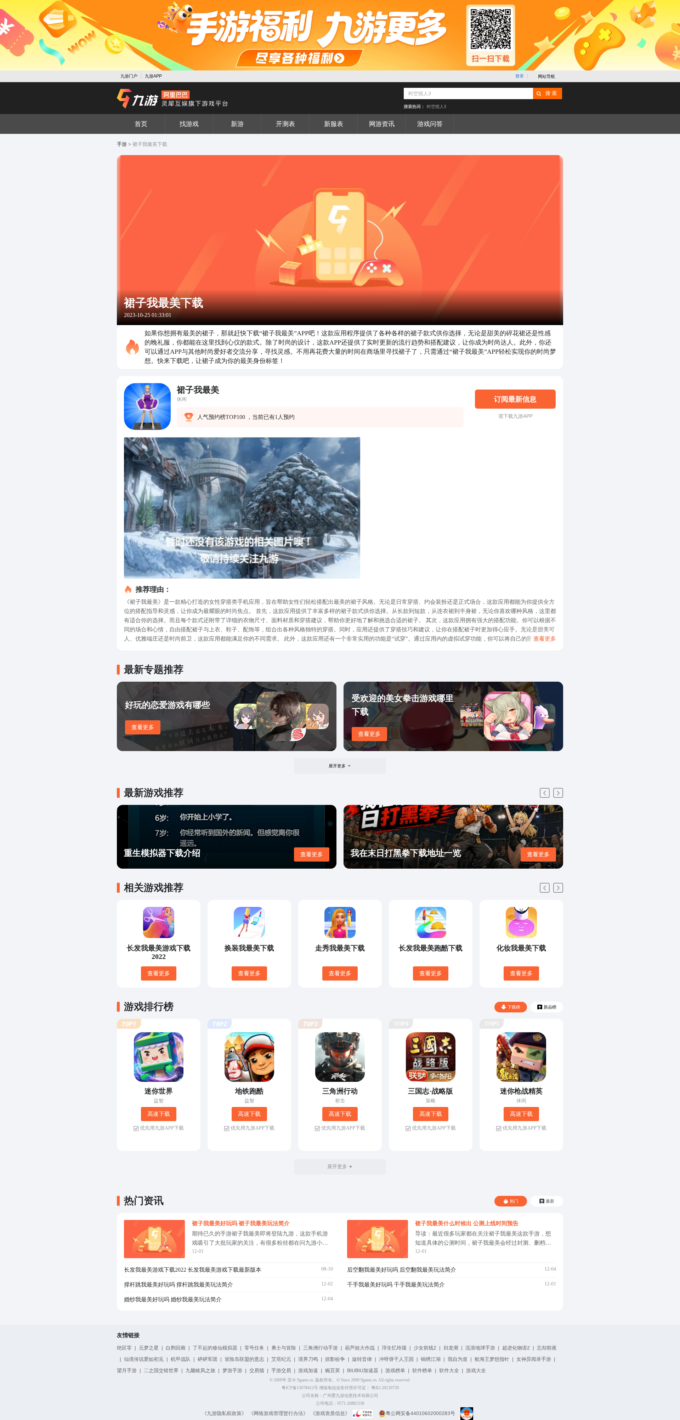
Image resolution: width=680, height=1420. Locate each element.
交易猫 (256, 1370)
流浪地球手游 (480, 1348)
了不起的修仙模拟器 (215, 1348)
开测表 (285, 123)
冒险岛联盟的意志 (244, 1359)
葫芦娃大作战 (360, 1348)
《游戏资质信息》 (330, 1413)
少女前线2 (425, 1348)
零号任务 (254, 1348)
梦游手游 (232, 1370)
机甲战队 (181, 1359)
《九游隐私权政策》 (224, 1413)
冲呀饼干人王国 (396, 1359)
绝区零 (124, 1348)
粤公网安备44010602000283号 (420, 1413)
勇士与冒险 (283, 1348)
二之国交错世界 (161, 1370)
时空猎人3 (436, 106)
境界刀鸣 (308, 1359)
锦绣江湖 (431, 1359)
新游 (237, 123)
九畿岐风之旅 (200, 1370)
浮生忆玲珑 (394, 1348)
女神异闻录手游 (533, 1359)
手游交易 (281, 1370)
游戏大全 (476, 1370)
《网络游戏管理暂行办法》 (278, 1413)
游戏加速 (308, 1370)
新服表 (333, 123)
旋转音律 (362, 1359)
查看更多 (142, 727)
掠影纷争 (335, 1359)
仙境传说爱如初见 (144, 1359)
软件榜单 (422, 1370)
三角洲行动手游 (320, 1348)
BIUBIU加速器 (362, 1370)
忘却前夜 (547, 1348)
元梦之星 (149, 1348)
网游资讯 (382, 123)
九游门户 (128, 76)
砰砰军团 (207, 1359)
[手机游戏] (172, 98)
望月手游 (127, 1370)
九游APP (153, 76)
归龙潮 (450, 1348)
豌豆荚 (332, 1370)
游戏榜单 (395, 1370)
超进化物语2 (516, 1348)
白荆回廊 (176, 1348)
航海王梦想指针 (492, 1359)
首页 (141, 123)
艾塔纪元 (281, 1359)
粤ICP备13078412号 (300, 1387)
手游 (122, 144)
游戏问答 (430, 123)
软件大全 (449, 1370)
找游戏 (189, 123)
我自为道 (458, 1359)
